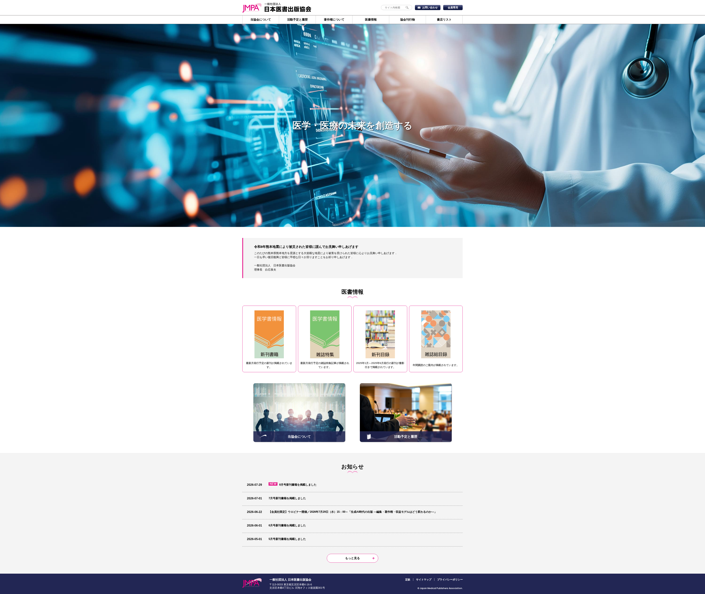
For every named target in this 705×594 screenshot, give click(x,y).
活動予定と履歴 (297, 19)
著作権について (334, 19)
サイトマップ (423, 579)
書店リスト (444, 19)
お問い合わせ (430, 7)
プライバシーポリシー (450, 579)
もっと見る (352, 558)
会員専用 (453, 7)
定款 (407, 579)
